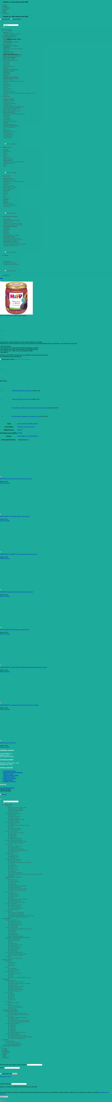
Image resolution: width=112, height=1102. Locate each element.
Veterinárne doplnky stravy (14, 1044)
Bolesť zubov (14, 812)
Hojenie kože (14, 985)
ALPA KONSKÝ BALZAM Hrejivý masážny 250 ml (14, 629)
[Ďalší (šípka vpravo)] (2, 1101)
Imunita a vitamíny (12, 903)
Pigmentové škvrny (15, 988)
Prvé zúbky (13, 968)
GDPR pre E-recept (9, 777)
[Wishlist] (0, 281)
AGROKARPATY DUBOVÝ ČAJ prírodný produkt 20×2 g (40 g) (18, 554)
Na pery (12, 998)
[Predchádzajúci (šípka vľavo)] (0, 1101)
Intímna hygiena (14, 881)
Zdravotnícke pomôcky (10, 216)
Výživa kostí (13, 858)
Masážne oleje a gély (16, 945)
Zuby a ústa (10, 891)
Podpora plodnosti (15, 887)
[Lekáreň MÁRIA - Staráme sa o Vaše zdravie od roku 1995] (10, 19)
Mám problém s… (12, 980)
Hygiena (9, 1001)
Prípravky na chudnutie (16, 936)
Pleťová (12, 994)
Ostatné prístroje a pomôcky (18, 1032)
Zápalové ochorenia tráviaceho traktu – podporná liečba (26, 874)
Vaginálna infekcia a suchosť (18, 890)
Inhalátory (13, 1029)
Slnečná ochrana (15, 1005)
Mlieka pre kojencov (15, 973)
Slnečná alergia (14, 821)
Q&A (4, 12)
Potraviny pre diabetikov (17, 912)
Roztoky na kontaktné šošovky (18, 850)
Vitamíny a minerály (15, 905)
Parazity (12, 868)
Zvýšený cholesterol (15, 838)
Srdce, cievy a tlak (12, 831)
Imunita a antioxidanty (16, 908)
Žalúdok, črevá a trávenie (14, 859)
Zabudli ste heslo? (5, 1076)
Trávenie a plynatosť (16, 872)
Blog (4, 10)
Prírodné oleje (14, 946)
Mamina (9, 961)
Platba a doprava (8, 780)
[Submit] (4, 803)
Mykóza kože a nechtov (16, 989)
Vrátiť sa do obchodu (13, 42)
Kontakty (6, 13)
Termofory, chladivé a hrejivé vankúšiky (21, 1037)
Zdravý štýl (6, 96)
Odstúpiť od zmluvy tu (9, 781)
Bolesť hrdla (13, 824)
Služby (5, 6)
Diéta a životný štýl (12, 927)
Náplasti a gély (14, 856)
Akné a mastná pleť (15, 991)
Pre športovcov (14, 934)
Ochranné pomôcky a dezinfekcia (19, 1022)
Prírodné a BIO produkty (19, 315)
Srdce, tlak (13, 835)
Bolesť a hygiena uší (16, 846)
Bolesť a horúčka (15, 970)
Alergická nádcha (15, 816)
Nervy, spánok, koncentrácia (15, 840)
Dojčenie (12, 965)
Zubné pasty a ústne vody (17, 902)
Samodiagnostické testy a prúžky (19, 1014)
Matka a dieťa (7, 147)
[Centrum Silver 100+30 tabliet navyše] (7, 339)
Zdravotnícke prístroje (13, 1023)
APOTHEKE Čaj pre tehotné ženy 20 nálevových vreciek (16, 592)
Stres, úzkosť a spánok (16, 843)
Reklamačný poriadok (9, 778)
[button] (6, 275)
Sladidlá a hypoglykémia (17, 914)
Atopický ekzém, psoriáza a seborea (20, 983)
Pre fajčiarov (13, 933)
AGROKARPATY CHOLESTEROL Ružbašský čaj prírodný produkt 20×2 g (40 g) (23, 667)
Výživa (12, 974)
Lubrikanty (13, 883)
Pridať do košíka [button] (5, 483)
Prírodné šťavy (14, 949)
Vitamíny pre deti (15, 906)
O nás (5, 5)
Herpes (12, 897)
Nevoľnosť (13, 865)
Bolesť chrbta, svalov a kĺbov (18, 807)
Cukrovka (9, 911)
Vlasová (12, 995)
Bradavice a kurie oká (16, 982)
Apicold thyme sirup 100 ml (8, 743)
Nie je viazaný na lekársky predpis (28, 423)
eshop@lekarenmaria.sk (7, 788)
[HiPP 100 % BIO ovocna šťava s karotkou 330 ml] (7, 330)
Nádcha (12, 826)
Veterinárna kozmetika (13, 1042)
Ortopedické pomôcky (13, 1034)
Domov (2, 315)
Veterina (5, 255)
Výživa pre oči (14, 852)
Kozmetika (6, 176)
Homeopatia (13, 943)
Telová (12, 996)
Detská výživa (11, 971)
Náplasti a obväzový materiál (18, 1017)
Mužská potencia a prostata (18, 886)
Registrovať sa (4, 1096)
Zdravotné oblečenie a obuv (18, 1035)
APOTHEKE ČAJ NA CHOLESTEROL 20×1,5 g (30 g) (16, 479)
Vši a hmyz (13, 1008)
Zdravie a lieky (7, 30)
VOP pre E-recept (8, 774)
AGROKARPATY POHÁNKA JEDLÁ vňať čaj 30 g (14, 516)
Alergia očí (13, 815)
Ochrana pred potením (16, 1007)
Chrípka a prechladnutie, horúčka (19, 825)
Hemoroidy (13, 834)
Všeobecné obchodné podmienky (13, 772)
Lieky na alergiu (14, 818)
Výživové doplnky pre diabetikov (19, 917)
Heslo (2, 1067)
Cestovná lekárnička (16, 958)
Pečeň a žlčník (14, 869)
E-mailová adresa (5, 1084)
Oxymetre (12, 1028)
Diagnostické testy (12, 1011)
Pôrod (11, 964)
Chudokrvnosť (14, 909)
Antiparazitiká (11, 1041)
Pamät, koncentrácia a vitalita (18, 841)
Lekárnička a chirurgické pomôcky (20, 1020)
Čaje (11, 942)
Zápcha (12, 875)
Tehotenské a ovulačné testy (18, 889)
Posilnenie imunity (15, 828)
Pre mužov (13, 999)
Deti (8, 967)
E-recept (6, 9)
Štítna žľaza (13, 837)
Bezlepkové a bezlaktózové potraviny (20, 929)
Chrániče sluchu (14, 847)
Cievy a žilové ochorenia (17, 832)
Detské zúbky (14, 896)
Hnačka (12, 864)
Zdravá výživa (14, 951)
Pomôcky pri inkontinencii (17, 1038)
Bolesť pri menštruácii (16, 810)
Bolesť (8, 806)
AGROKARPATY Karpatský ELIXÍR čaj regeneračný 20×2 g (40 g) (19, 705)
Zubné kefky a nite (15, 900)
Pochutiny (13, 931)
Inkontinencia (14, 880)
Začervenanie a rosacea (17, 986)
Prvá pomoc (10, 1016)
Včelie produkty (14, 940)
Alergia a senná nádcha (13, 813)
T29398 (20, 433)
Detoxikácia (13, 930)
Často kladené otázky (9, 771)
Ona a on (9, 878)
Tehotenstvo (13, 962)
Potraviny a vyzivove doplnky (26, 427)
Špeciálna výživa (15, 861)
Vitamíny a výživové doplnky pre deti (18, 937)
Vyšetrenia (6, 7)
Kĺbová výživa (14, 855)
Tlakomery (13, 1026)
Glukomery (13, 1031)
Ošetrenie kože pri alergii (17, 819)
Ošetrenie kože (14, 1019)
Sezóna (9, 956)
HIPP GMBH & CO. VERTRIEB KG (28, 436)
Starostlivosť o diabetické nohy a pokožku (22, 915)
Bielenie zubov (14, 894)
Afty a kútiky (13, 893)
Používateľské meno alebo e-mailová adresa (13, 1064)
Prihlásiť (15, 1073)
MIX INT (20, 430)
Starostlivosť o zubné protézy (18, 899)
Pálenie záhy (13, 867)
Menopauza (13, 884)
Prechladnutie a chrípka (13, 822)
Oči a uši (9, 844)
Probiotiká (13, 871)
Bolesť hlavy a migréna (16, 809)
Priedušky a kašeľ (15, 829)
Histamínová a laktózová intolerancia (20, 862)
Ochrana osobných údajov (11, 775)
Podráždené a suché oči (17, 849)
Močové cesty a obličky (14, 877)
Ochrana (9, 1004)
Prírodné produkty (15, 948)
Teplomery (13, 1025)
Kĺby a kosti (10, 853)
